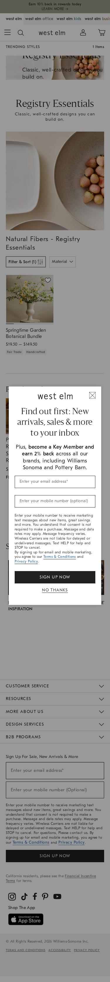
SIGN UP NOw (55, 577)
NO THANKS (55, 590)
